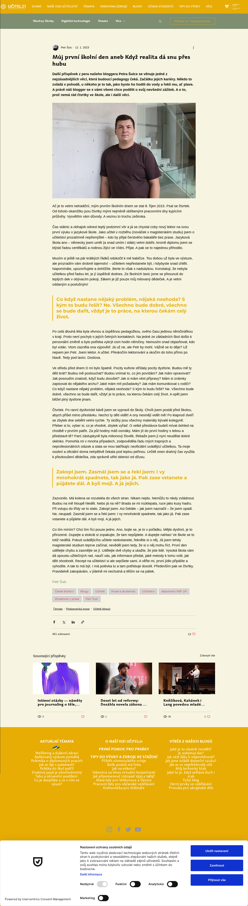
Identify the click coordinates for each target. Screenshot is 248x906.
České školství (64, 591)
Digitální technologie (75, 21)
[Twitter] (128, 829)
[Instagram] (109, 829)
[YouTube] (138, 829)
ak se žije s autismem (56, 765)
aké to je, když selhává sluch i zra (191, 774)
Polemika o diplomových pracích (57, 761)
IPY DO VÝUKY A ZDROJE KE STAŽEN (124, 757)
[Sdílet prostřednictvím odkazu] (82, 622)
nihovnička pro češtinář (124, 788)
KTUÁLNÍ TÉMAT (56, 742)
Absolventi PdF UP (174, 591)
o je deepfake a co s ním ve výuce (57, 782)
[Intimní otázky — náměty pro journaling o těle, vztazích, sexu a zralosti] (61, 678)
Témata (103, 21)
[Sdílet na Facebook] (54, 622)
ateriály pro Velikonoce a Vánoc (125, 780)
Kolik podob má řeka (124, 765)
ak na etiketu (123, 769)
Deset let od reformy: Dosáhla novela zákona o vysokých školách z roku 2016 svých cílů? (123, 703)
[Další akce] (193, 47)
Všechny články (43, 21)
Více (118, 21)
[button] (160, 21)
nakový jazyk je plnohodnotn (57, 773)
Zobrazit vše (207, 655)
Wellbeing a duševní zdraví (56, 753)
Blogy (84, 591)
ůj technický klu (191, 769)
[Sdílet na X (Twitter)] (63, 622)
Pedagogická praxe (78, 608)
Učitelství (148, 591)
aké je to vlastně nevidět (190, 749)
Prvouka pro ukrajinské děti (191, 788)
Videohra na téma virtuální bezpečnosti (123, 773)
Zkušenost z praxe (67, 599)
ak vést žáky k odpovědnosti (190, 757)
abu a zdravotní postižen (56, 776)
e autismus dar (190, 753)
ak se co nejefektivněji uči (190, 765)
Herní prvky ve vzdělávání (191, 784)
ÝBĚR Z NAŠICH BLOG (190, 742)
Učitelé (100, 591)
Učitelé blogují (101, 608)
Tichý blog (191, 780)
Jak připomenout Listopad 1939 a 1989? (124, 776)
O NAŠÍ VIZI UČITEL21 (123, 742)
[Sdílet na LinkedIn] (73, 622)
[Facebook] (119, 829)
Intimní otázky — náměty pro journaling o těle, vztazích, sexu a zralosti (60, 703)
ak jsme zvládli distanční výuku (190, 761)
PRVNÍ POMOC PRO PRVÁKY (124, 749)
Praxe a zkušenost (123, 591)
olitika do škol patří (57, 769)
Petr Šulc (92, 599)
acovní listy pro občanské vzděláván (125, 784)
